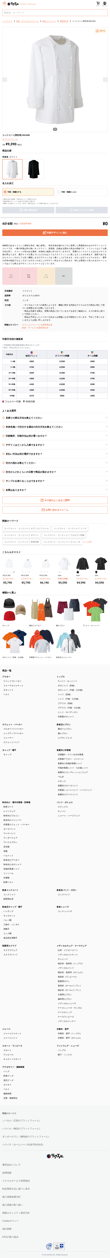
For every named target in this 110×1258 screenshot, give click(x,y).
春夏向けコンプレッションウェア (73, 772)
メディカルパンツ (66, 968)
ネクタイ (7, 1085)
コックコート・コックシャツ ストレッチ (62, 542)
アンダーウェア (10, 838)
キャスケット (9, 916)
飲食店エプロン (64, 724)
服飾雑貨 (7, 1093)
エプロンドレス (65, 738)
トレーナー (8, 738)
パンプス (62, 1050)
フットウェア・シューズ (68, 1046)
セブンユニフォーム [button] (10, 139)
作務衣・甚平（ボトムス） (70, 1038)
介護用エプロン (65, 994)
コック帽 (7, 933)
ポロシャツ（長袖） (67, 685)
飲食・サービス (29, 328)
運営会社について (11, 1165)
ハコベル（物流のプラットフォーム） (21, 1128)
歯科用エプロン (65, 999)
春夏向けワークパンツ (68, 794)
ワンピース (8, 1054)
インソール (8, 873)
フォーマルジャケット (13, 685)
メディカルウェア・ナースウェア (72, 946)
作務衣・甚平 (63, 1029)
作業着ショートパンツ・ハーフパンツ (75, 790)
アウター (6, 677)
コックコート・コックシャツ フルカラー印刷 (64, 535)
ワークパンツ (9, 833)
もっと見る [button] (87, 542)
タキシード (8, 690)
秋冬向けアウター (11, 860)
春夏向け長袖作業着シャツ (70, 763)
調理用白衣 (47, 325)
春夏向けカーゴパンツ (68, 785)
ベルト (6, 1089)
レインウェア (9, 811)
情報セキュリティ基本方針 (16, 1213)
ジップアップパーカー (13, 733)
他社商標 (6, 1229)
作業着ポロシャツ (66, 716)
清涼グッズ (8, 1080)
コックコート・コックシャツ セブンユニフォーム (26, 528)
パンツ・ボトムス (65, 802)
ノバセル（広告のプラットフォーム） (21, 1120)
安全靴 (6, 847)
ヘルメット (8, 855)
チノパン (62, 811)
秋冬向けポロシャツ (12, 864)
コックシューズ (65, 911)
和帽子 (6, 929)
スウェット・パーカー (12, 724)
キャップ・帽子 (9, 750)
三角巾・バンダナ (11, 924)
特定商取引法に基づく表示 (16, 1189)
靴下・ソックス (65, 1054)
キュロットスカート (12, 1059)
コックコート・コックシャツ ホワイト (21, 535)
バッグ (6, 1071)
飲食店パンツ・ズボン (67, 890)
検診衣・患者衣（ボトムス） (71, 972)
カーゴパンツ (9, 829)
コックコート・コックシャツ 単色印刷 (21, 542)
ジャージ (6, 1029)
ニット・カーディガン (68, 712)
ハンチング (8, 911)
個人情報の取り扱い (12, 1205)
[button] (100, 30)
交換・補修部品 (10, 1098)
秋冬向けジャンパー (12, 820)
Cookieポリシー (10, 1221)
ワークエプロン (10, 842)
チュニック (63, 959)
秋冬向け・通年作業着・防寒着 (16, 802)
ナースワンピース (66, 1017)
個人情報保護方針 (11, 1197)
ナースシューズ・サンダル (70, 1008)
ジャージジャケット (12, 1033)
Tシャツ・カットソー (67, 681)
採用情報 (6, 1173)
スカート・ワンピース (12, 1046)
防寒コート (8, 807)
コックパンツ (64, 894)
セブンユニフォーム (31, 325)
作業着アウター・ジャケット (71, 759)
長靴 (5, 851)
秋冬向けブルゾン (11, 815)
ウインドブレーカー (12, 681)
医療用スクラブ (9, 946)
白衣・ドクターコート (68, 950)
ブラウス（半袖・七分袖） (70, 708)
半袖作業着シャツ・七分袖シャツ (73, 768)
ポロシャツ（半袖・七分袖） (71, 690)
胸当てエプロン (65, 729)
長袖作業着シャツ (11, 869)
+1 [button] (14, 572)
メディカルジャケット (68, 954)
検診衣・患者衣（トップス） (71, 963)
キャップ (7, 754)
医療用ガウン (64, 981)
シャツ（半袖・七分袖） (69, 699)
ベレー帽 (7, 920)
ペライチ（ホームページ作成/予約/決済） (23, 1144)
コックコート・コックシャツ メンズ (70, 528)
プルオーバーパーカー (13, 729)
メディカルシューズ (67, 1003)
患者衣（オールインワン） (70, 986)
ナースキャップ (65, 1012)
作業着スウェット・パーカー (16, 824)
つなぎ (61, 777)
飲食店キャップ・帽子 (12, 907)
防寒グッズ (8, 1076)
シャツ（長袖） (65, 694)
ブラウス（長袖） (66, 703)
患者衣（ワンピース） (68, 977)
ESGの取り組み (10, 1237)
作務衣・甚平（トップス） (70, 1033)
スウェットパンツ (11, 742)
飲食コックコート (10, 890)
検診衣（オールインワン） (70, 990)
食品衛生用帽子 (10, 938)
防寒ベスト (8, 882)
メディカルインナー (67, 1021)
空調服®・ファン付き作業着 (70, 754)
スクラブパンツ (10, 954)
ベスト (6, 694)
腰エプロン (63, 733)
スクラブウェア (10, 950)
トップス (61, 677)
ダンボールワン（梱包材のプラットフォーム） (26, 1136)
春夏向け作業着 (64, 750)
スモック (62, 781)
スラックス (63, 807)
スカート (7, 1050)
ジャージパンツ (10, 1038)
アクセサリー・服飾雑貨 (13, 1067)
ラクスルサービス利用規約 (16, 1181)
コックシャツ (9, 894)
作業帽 (6, 878)
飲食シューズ (63, 907)
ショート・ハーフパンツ (69, 815)
